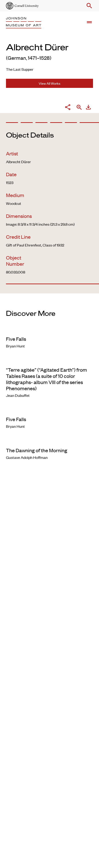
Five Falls (16, 339)
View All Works (49, 83)
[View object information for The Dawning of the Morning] (49, 440)
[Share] (67, 108)
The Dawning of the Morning (36, 450)
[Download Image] (88, 108)
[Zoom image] (79, 107)
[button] (88, 5)
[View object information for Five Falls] (49, 329)
